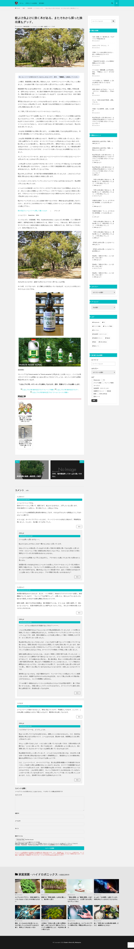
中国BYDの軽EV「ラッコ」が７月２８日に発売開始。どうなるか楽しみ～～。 (103, 202)
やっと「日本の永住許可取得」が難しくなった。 (103, 101)
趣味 (24, 8)
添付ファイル (19, 836)
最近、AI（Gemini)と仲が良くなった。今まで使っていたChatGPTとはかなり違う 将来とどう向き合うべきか (27, 925)
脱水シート (96, 346)
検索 (94, 400)
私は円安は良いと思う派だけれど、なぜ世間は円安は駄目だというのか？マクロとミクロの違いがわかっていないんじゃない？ (103, 120)
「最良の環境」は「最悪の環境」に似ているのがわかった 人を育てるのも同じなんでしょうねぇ (80, 899)
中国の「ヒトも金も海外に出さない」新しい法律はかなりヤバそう (103, 53)
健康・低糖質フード (46, 26)
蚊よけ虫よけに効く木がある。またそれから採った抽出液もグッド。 (63, 8)
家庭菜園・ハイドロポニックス (35, 8)
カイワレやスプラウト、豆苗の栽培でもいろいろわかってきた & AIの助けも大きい (27, 899)
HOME (18, 8)
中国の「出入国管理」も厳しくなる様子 (103, 109)
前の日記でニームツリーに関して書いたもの (32, 210)
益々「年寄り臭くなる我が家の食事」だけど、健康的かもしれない (106, 924)
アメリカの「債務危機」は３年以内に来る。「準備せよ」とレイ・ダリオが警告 (103, 71)
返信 (79, 526)
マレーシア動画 (108, 326)
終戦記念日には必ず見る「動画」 (101, 141)
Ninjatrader (96, 322)
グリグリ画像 (97, 326)
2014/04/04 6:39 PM (26, 622)
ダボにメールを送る (31, 3)
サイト (17, 828)
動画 (95, 342)
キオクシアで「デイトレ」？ (100, 45)
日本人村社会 (103, 342)
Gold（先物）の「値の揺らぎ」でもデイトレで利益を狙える (103, 37)
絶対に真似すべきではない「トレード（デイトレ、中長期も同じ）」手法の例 (103, 91)
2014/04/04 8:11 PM (24, 706)
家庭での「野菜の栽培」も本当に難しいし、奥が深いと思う (53, 898)
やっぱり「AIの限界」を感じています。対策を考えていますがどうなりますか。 (106, 898)
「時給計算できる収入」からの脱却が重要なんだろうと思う (103, 62)
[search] (113, 21)
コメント (18, 794)
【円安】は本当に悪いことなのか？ (102, 242)
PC (104, 322)
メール (17, 820)
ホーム (21, 3)
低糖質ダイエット (98, 338)
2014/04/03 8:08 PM (24, 499)
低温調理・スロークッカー (100, 334)
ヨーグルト (96, 330)
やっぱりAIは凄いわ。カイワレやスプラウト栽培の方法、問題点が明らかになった (80, 925)
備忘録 (108, 338)
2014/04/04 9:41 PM (26, 726)
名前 (17, 813)
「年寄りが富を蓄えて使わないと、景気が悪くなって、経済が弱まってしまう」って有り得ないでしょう (103, 181)
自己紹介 (41, 3)
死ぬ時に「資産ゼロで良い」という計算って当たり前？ (103, 256)
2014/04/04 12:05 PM (24, 590)
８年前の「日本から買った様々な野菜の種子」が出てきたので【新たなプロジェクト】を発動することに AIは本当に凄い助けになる (53, 926)
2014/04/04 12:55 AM (26, 536)
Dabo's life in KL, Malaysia (72, 942)
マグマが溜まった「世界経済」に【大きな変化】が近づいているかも (103, 81)
